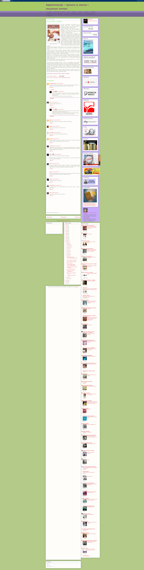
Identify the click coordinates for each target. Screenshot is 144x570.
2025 (67, 224)
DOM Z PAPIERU (86, 423)
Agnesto (53, 91)
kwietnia (68, 254)
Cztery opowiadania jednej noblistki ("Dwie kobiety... (71, 265)
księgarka (84, 475)
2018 (67, 234)
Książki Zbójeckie (86, 471)
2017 (67, 236)
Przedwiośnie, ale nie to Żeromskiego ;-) (70, 271)
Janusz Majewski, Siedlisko (91, 443)
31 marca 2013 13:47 (58, 185)
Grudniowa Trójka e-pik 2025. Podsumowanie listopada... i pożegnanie (91, 302)
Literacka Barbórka (86, 217)
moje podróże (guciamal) (87, 256)
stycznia (68, 278)
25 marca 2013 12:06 (55, 163)
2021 (67, 230)
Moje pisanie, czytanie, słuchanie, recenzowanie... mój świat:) (89, 332)
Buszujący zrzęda (69, 263)
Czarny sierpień (89, 234)
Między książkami (86, 532)
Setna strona (85, 287)
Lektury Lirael (85, 548)
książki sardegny (86, 300)
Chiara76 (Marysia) (86, 555)
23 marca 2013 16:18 (59, 83)
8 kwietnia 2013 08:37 (54, 192)
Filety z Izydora (85, 521)
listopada (68, 244)
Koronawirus (85, 382)
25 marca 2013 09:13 (57, 154)
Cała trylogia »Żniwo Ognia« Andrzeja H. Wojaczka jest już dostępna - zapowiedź (91, 250)
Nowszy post (49, 217)
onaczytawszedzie (53, 83)
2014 (67, 240)
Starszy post (77, 217)
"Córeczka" (88, 409)
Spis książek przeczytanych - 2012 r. (77, 13)
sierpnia (68, 248)
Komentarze (50, 566)
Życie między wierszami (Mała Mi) (88, 347)
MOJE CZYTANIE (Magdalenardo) (88, 340)
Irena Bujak (51, 132)
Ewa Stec (51, 77)
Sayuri (51, 171)
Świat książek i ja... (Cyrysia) (88, 272)
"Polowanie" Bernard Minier (91, 356)
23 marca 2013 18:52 (60, 91)
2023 (67, 227)
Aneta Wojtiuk (52, 185)
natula (51, 138)
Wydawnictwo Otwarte (66, 77)
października (69, 245)
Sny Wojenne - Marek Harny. (87, 432)
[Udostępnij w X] (61, 76)
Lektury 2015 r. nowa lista (51, 13)
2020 (67, 231)
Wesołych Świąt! (89, 476)
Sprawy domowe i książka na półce (89, 370)
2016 (67, 237)
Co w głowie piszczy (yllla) (87, 381)
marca (68, 255)
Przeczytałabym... (50, 15)
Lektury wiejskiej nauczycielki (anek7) (89, 435)
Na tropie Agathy (86, 408)
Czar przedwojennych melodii (71, 261)
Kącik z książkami (86, 498)
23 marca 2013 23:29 (57, 132)
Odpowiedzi (52, 89)
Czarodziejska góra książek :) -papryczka (90, 540)
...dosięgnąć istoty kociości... (71, 275)
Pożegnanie (89, 308)
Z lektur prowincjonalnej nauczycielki (89, 307)
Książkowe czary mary (87, 513)
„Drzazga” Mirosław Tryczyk (91, 386)
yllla (50, 192)
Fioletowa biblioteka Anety (87, 442)
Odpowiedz (51, 87)
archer (51, 179)
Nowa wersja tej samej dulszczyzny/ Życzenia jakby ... (72, 258)
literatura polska (55, 77)
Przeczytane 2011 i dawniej (90, 13)
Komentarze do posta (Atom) (65, 220)
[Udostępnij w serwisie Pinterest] (63, 76)
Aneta (50, 163)
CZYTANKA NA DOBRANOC (87, 355)
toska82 (51, 126)
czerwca (68, 251)
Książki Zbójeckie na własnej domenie (88, 472)
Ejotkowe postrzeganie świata (88, 248)
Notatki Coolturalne (86, 431)
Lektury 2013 (67, 13)
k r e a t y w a (85, 490)
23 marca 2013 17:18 (55, 102)
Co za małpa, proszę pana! (71, 269)
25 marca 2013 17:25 (55, 171)
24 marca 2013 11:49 (55, 138)
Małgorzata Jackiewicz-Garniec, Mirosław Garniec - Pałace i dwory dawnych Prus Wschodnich (92, 402)
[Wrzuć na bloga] (60, 76)
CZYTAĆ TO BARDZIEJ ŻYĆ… (91, 424)
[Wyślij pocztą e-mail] (59, 76)
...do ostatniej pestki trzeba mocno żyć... (90, 363)
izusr (50, 102)
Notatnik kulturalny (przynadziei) (88, 225)
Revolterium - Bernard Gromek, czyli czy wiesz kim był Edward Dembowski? (92, 227)
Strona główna (63, 217)
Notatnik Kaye (85, 373)
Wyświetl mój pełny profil (92, 20)
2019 (67, 233)
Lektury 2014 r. (60, 13)
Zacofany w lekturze (86, 295)
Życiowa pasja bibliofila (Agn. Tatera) (89, 466)
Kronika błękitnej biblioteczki (88, 385)
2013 (67, 241)
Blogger (77, 286)
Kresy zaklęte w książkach (87, 400)
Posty (49, 564)
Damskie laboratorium (90, 514)
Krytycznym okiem (86, 240)
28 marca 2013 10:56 (55, 179)
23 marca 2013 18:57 (60, 109)
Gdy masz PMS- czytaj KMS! (71, 260)
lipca (68, 250)
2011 (67, 281)
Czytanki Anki (85, 233)
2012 (67, 280)
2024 (67, 226)
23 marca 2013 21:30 (55, 126)
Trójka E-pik (61, 77)
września (68, 247)
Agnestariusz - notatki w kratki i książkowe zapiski (67, 6)
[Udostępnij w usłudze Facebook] (62, 76)
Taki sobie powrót (85, 529)
